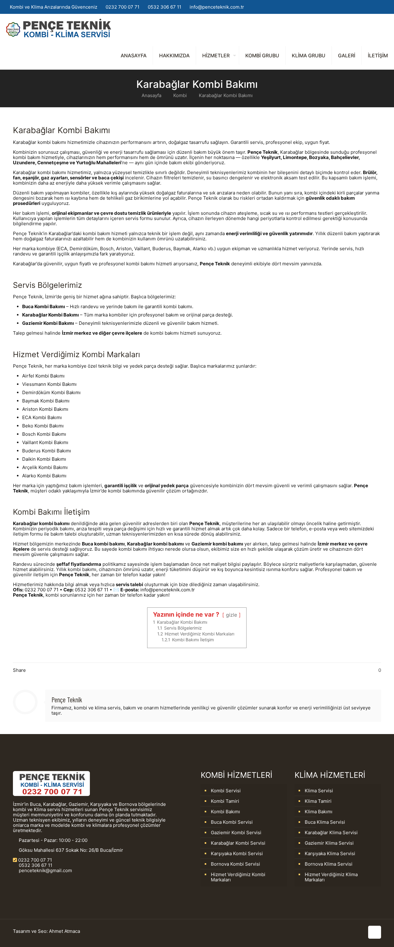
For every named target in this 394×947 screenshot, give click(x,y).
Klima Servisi (319, 791)
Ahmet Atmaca (64, 931)
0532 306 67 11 (164, 7)
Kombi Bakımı (225, 811)
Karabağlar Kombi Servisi (238, 843)
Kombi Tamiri (225, 801)
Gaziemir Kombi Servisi (236, 832)
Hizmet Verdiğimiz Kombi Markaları (238, 877)
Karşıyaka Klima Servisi (330, 853)
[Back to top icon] (374, 932)
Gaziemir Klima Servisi (329, 843)
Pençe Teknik (66, 699)
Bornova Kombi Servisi (235, 864)
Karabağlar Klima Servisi (331, 832)
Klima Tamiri (318, 801)
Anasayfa (151, 95)
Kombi (180, 95)
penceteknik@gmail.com (45, 870)
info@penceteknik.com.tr (217, 7)
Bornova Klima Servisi (328, 864)
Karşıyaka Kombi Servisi (237, 853)
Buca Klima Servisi (325, 822)
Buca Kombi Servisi (232, 822)
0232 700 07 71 (122, 7)
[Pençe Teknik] (58, 28)
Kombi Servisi (226, 791)
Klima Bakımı (318, 811)
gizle (231, 615)
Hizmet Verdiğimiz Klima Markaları (331, 877)
